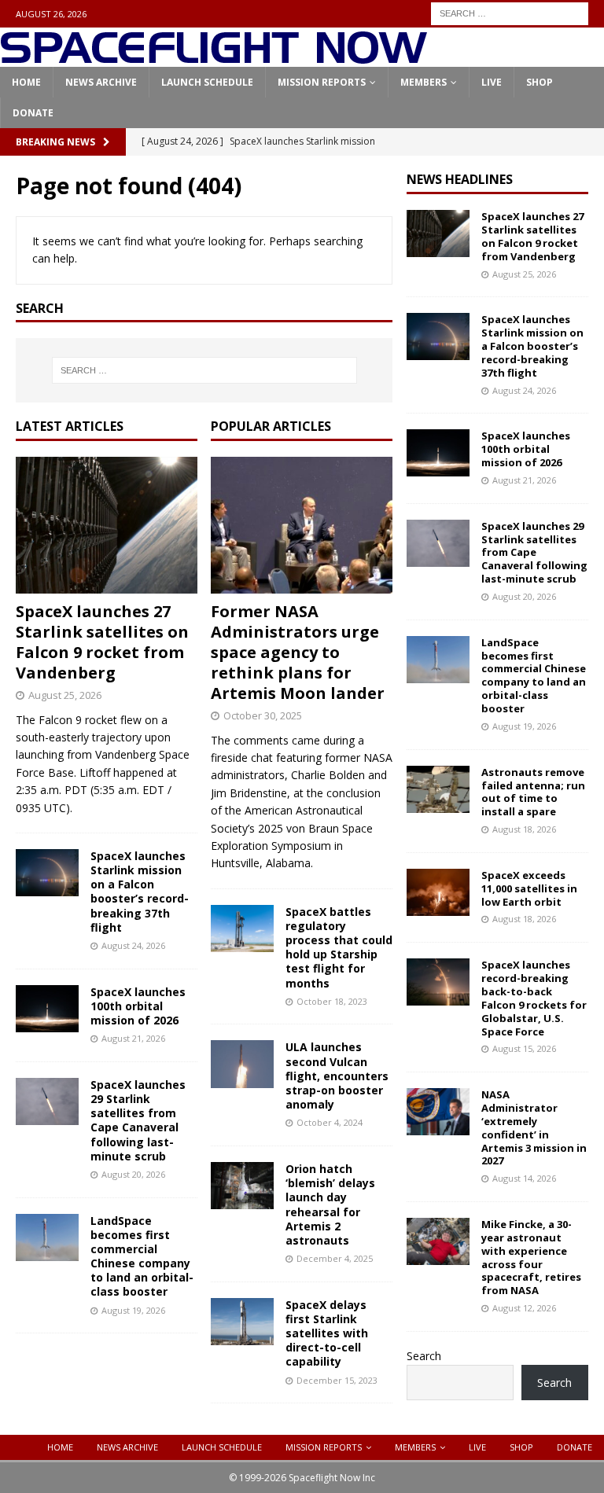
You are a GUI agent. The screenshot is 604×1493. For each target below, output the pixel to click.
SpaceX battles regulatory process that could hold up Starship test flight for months (338, 947)
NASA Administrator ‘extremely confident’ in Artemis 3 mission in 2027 (534, 1127)
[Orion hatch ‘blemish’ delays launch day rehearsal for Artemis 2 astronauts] (242, 1185)
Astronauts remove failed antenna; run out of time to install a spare (533, 792)
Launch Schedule (207, 82)
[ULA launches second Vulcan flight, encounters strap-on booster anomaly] (242, 1063)
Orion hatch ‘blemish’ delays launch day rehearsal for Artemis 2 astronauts (330, 1204)
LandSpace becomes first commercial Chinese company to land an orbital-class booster (141, 1256)
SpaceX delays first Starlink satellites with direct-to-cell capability (326, 1333)
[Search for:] (509, 12)
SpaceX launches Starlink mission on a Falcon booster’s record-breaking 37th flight (139, 891)
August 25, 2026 (64, 695)
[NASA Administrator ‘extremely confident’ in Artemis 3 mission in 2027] (438, 1111)
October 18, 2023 (331, 1001)
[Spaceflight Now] (213, 57)
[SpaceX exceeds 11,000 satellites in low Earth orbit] (438, 892)
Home (26, 82)
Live (491, 82)
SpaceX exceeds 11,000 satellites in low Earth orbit (529, 888)
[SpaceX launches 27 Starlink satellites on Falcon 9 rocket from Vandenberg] (106, 525)
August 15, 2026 (524, 1048)
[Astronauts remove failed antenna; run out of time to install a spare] (438, 789)
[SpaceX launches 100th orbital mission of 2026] (47, 1008)
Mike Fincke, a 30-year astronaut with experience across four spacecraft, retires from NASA (531, 1257)
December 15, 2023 (337, 1380)
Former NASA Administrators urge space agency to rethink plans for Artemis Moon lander (298, 652)
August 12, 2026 (524, 1308)
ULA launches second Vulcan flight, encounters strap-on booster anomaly (337, 1075)
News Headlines (460, 179)
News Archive (101, 82)
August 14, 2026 (524, 1178)
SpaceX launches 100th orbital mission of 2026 (138, 1006)
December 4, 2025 (334, 1258)
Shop (539, 82)
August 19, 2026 (133, 1310)
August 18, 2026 (524, 829)
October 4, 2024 (329, 1122)
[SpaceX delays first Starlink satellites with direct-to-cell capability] (242, 1321)
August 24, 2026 (133, 945)
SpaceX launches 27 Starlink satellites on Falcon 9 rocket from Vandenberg (102, 642)
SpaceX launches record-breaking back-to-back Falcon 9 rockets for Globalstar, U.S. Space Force (534, 998)
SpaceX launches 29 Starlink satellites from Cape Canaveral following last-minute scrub (138, 1120)
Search (424, 1355)
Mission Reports (322, 82)
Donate (33, 113)
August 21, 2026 (133, 1038)
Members (423, 82)
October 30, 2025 (262, 715)
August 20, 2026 (133, 1174)
